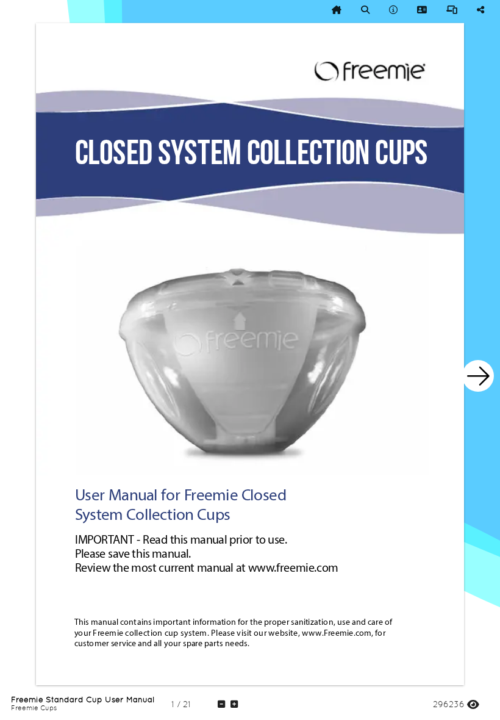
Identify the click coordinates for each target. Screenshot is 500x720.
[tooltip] (336, 9)
